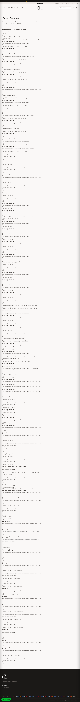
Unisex (22, 7)
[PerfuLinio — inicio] (40, 7)
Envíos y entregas (52, 676)
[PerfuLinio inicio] (6, 676)
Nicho (8, 7)
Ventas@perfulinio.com (59, 3)
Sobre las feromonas (68, 678)
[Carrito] (77, 7)
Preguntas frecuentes (53, 680)
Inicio (3, 7)
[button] (6, 699)
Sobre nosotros (67, 676)
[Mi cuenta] (73, 7)
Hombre (13, 7)
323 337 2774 (75, 3)
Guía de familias (67, 680)
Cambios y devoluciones (54, 678)
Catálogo (40, 3)
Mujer (18, 7)
